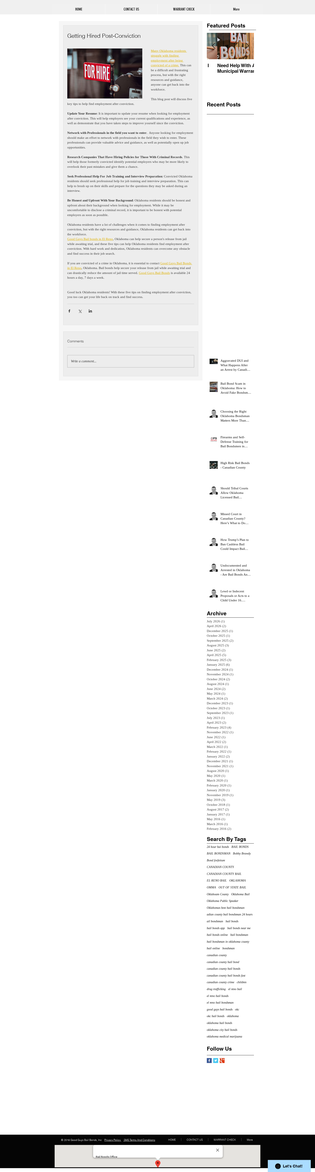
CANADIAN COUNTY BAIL (224, 874)
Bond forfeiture (216, 860)
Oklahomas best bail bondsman (225, 907)
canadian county (217, 955)
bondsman (228, 948)
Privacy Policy (112, 1140)
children (241, 982)
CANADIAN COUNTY (220, 867)
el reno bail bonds (217, 996)
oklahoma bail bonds (219, 1023)
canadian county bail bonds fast (226, 975)
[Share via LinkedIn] (90, 311)
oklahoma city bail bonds (222, 1029)
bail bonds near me (238, 928)
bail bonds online (217, 934)
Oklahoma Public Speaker (222, 901)
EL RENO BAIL (217, 880)
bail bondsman (239, 934)
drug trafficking (216, 989)
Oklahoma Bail (240, 894)
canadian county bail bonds (223, 968)
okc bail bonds (215, 1016)
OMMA (211, 887)
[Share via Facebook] (69, 311)
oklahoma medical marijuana (224, 1036)
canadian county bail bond (223, 962)
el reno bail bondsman (220, 1002)
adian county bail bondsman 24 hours (229, 914)
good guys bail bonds (219, 1009)
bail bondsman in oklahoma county (228, 941)
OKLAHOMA (237, 880)
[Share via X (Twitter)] (80, 311)
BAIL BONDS (240, 846)
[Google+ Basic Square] (222, 1060)
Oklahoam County (218, 894)
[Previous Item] (214, 46)
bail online (213, 948)
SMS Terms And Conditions (139, 1140)
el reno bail (235, 989)
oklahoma (233, 1016)
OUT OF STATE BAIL (232, 887)
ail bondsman (215, 921)
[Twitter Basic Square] (215, 1060)
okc (237, 1009)
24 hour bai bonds (218, 846)
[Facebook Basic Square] (209, 1060)
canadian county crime (220, 982)
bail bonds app (216, 928)
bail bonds (232, 921)
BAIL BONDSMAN (218, 853)
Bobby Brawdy (242, 853)
